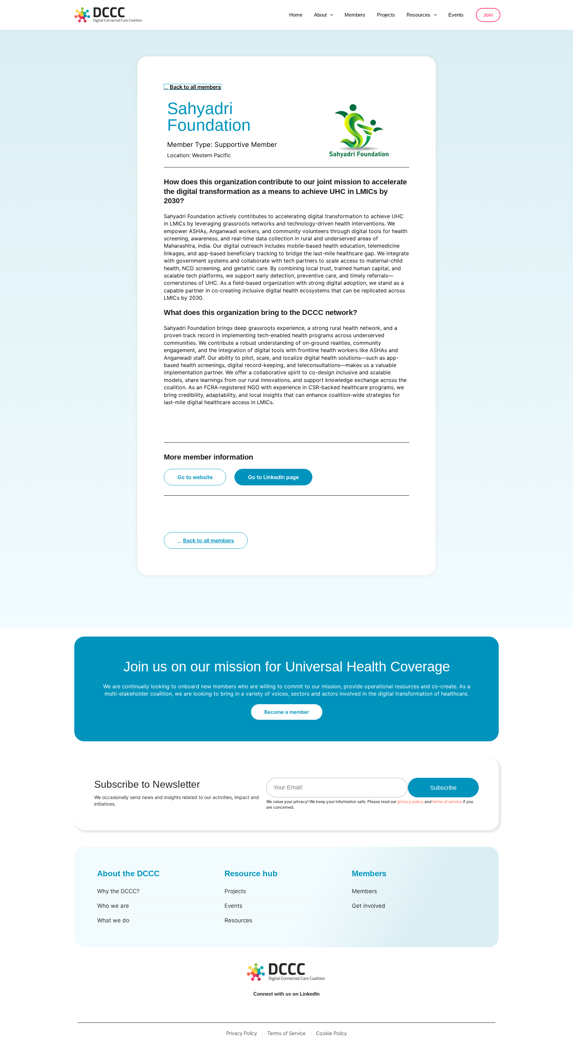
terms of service (447, 801)
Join (488, 15)
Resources (418, 15)
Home (295, 15)
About (320, 15)
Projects (386, 15)
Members (355, 15)
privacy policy (410, 801)
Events (456, 15)
